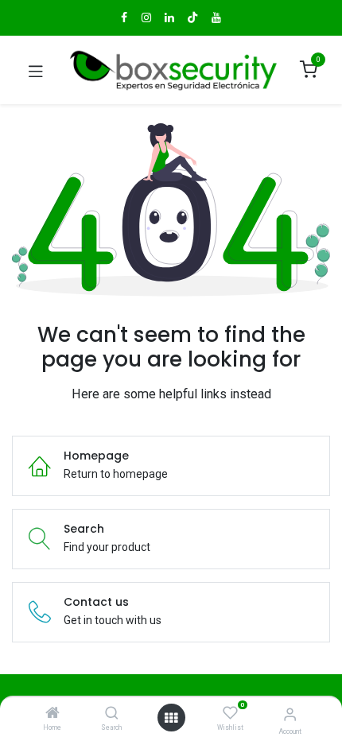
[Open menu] (171, 717)
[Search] (111, 714)
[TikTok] (192, 17)
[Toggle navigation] (36, 70)
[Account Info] (289, 714)
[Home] (52, 714)
